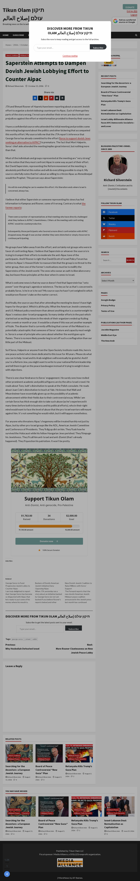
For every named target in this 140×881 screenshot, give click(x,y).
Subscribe (98, 47)
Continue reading (70, 55)
